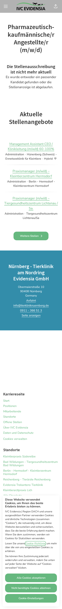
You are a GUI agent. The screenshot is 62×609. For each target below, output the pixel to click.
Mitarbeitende (12, 411)
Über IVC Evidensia (15, 427)
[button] (55, 6)
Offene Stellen (12, 422)
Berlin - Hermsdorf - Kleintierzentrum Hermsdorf (27, 472)
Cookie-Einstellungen (31, 598)
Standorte (9, 417)
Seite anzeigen (31, 315)
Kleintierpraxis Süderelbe (19, 456)
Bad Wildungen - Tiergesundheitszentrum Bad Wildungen (30, 463)
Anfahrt (31, 300)
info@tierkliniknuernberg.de (31, 305)
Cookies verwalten (15, 439)
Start (6, 401)
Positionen (10, 406)
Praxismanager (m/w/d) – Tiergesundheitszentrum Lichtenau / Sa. (31, 203)
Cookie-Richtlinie (35, 543)
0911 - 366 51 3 (31, 310)
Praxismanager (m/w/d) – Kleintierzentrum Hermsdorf (31, 173)
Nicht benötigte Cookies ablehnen (31, 588)
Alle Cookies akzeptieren (31, 578)
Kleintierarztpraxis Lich (17, 490)
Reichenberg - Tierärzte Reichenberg (27, 479)
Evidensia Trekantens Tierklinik (23, 485)
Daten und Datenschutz (18, 433)
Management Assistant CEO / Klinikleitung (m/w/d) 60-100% (31, 146)
